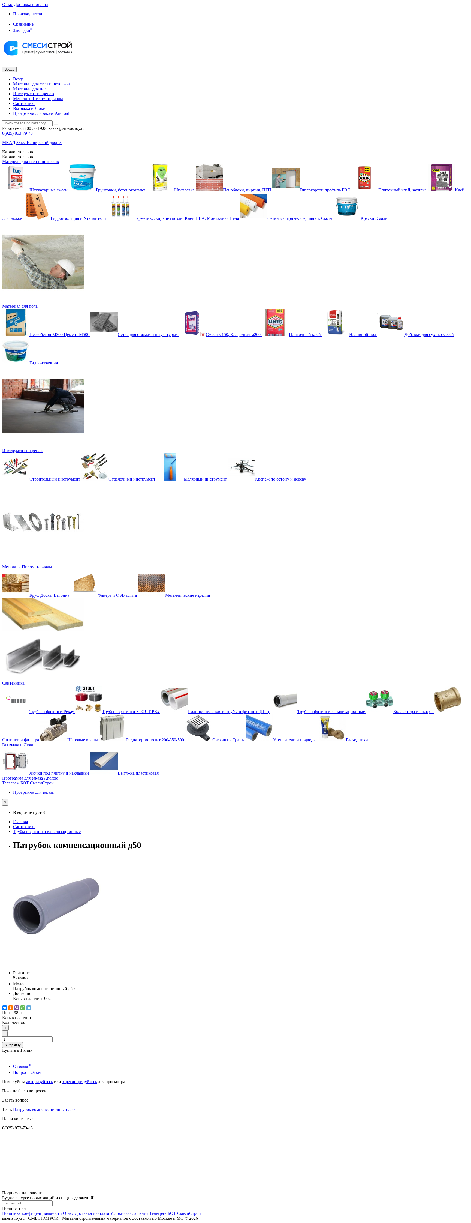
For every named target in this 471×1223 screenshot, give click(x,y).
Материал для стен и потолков (41, 84)
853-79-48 (17, 133)
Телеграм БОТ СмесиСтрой (28, 783)
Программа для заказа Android (41, 113)
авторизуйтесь (39, 1081)
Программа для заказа (33, 792)
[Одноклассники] (10, 1007)
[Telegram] (28, 1007)
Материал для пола (31, 88)
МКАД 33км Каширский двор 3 (32, 142)
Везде (18, 79)
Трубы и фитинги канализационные (47, 831)
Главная (20, 821)
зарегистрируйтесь (79, 1081)
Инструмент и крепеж (33, 93)
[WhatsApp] (22, 1007)
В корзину (12, 1045)
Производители (27, 13)
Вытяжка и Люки (29, 108)
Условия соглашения (129, 1213)
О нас (7, 4)
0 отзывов (20, 977)
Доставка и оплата (31, 4)
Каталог (17, 156)
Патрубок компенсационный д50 (44, 1109)
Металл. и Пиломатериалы (38, 98)
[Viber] (16, 1007)
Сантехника (24, 103)
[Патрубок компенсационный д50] (56, 963)
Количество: (13, 1022)
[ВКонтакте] (4, 1007)
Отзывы (22, 1066)
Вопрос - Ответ (29, 1072)
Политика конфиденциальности (32, 1213)
